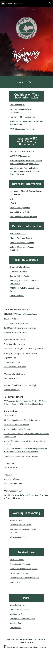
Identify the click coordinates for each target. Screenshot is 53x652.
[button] (3, 3)
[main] (27, 82)
